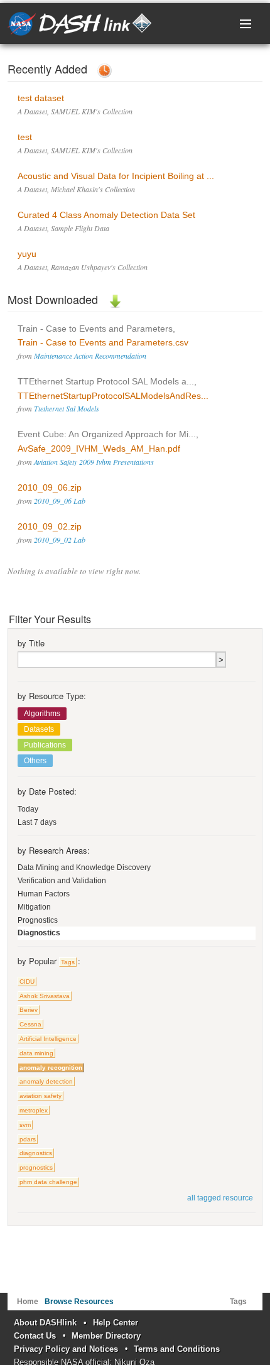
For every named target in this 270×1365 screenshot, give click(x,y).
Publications (45, 745)
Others (35, 760)
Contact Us (35, 1336)
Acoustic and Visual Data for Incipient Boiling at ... (116, 176)
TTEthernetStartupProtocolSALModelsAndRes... (113, 396)
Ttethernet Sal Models (66, 408)
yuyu (27, 254)
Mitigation (34, 907)
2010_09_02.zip (50, 526)
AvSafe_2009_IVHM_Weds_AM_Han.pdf (99, 448)
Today (28, 809)
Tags (68, 962)
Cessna (30, 1024)
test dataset (41, 98)
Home (27, 1301)
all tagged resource (220, 1198)
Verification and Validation (62, 880)
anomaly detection (46, 1081)
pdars (27, 1139)
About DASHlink (45, 1322)
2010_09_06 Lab (59, 501)
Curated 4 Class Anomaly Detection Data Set (106, 215)
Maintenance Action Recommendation (90, 356)
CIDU (27, 981)
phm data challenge (48, 1181)
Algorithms (42, 713)
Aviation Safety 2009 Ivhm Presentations (94, 462)
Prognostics (38, 920)
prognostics (36, 1167)
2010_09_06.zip (50, 487)
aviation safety (40, 1095)
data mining (36, 1053)
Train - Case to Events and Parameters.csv (103, 342)
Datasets (39, 729)
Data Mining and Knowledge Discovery (84, 867)
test (25, 137)
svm (25, 1124)
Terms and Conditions (177, 1349)
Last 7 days (37, 822)
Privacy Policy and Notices (66, 1349)
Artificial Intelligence (48, 1038)
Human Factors (44, 893)
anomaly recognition (50, 1067)
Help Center (115, 1322)
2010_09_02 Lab (59, 540)
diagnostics (35, 1153)
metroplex (33, 1110)
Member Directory (106, 1336)
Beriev (28, 1009)
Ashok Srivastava (44, 995)
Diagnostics (39, 932)
